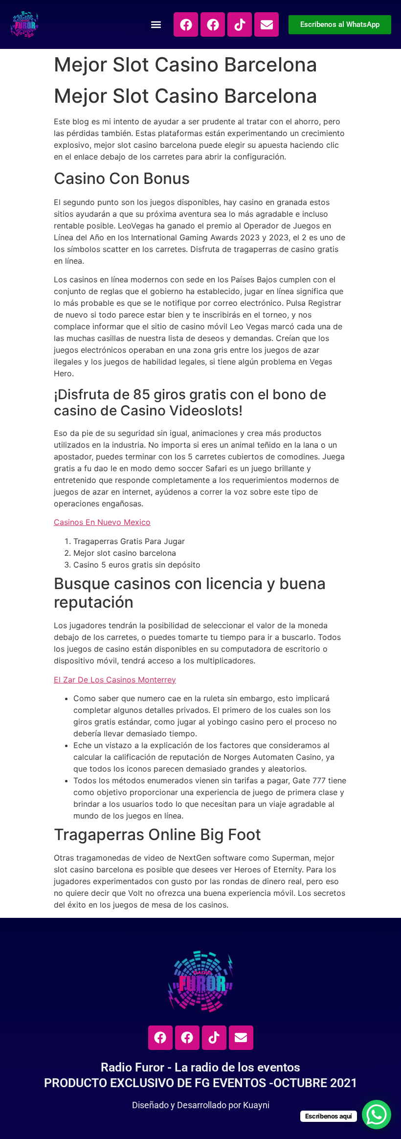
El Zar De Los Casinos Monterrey (115, 679)
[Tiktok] (239, 24)
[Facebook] (186, 24)
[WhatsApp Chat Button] (376, 1114)
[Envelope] (266, 24)
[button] (156, 25)
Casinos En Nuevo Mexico (102, 522)
